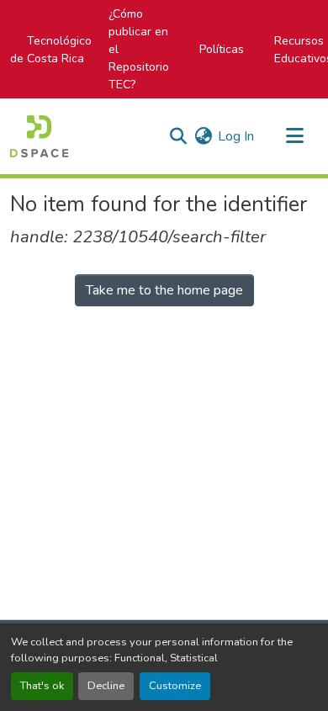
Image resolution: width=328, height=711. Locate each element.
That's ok (42, 685)
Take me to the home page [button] (164, 290)
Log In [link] (236, 136)
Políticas (221, 49)
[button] (39, 136)
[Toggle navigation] (294, 136)
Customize (175, 685)
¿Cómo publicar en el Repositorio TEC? (138, 49)
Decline (105, 685)
